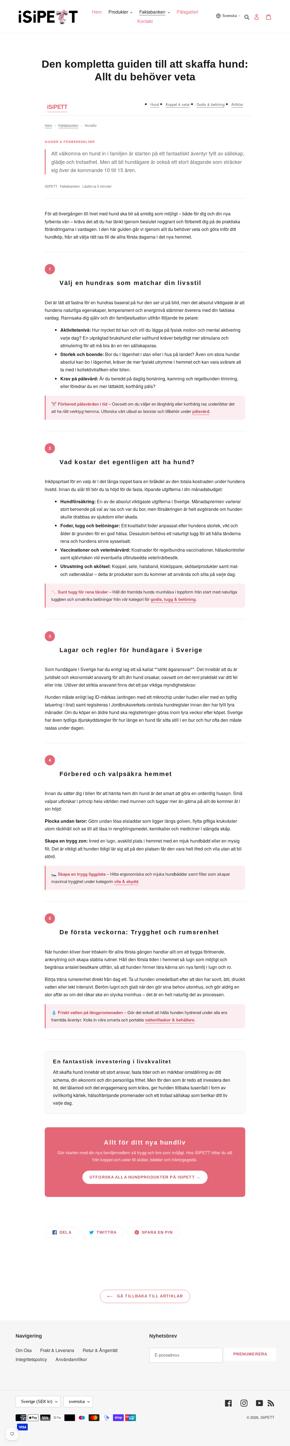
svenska (77, 1401)
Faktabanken (68, 125)
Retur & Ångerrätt (100, 1350)
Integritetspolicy (31, 1359)
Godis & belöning (211, 104)
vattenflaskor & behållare (169, 1020)
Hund (154, 104)
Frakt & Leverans (57, 1350)
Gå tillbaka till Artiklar (149, 1296)
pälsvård (200, 411)
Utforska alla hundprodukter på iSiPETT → (145, 1177)
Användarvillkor (71, 1359)
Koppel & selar (178, 104)
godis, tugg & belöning (173, 599)
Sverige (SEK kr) (36, 1401)
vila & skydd (126, 881)
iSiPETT (57, 106)
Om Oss (24, 1350)
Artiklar (237, 104)
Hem (48, 125)
